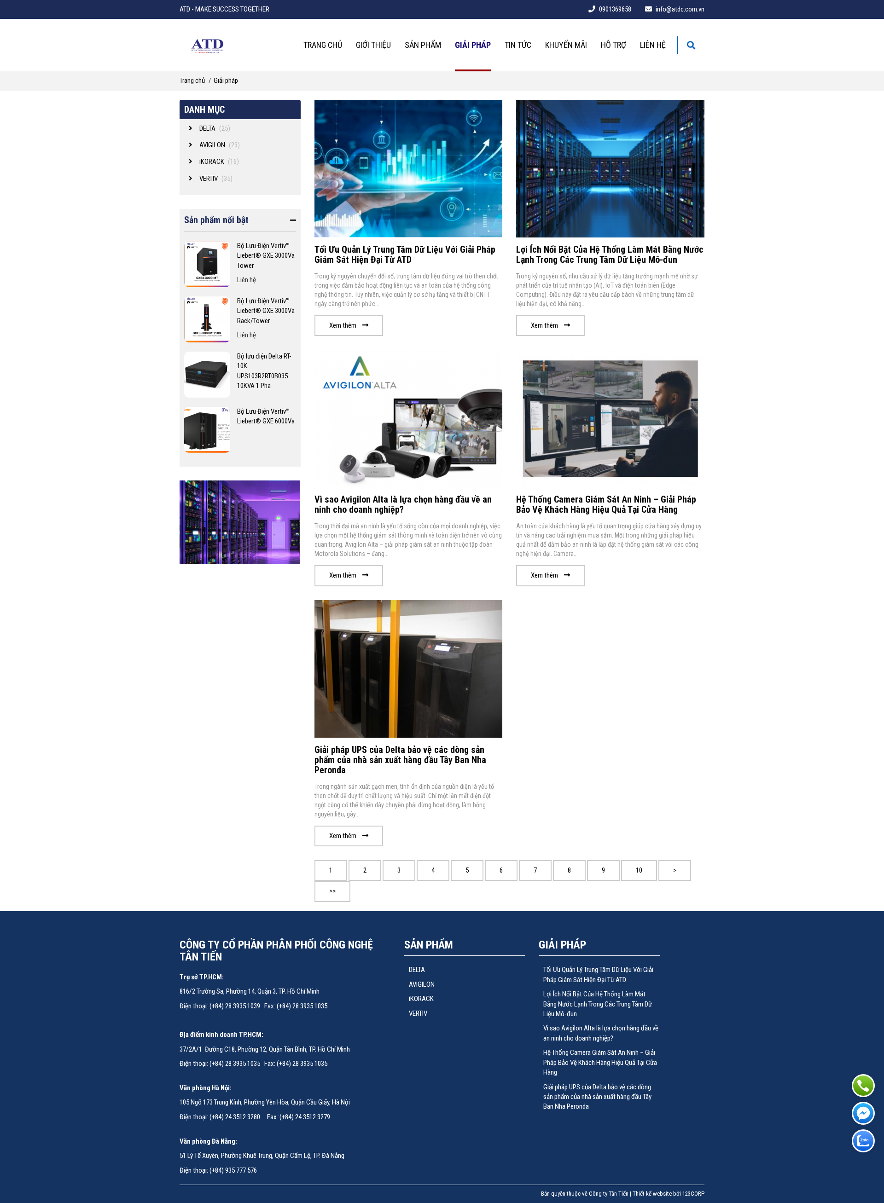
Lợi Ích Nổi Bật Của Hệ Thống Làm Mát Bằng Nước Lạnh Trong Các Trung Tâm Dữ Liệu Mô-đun (610, 254)
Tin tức (518, 45)
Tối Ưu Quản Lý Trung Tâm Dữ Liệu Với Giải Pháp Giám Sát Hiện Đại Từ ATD (404, 254)
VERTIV (418, 1013)
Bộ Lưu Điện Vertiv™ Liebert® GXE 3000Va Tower (266, 256)
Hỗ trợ (613, 45)
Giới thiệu (373, 45)
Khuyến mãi (566, 45)
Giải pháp (473, 45)
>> (332, 891)
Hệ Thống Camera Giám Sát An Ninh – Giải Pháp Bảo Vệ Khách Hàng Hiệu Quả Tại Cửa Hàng (606, 504)
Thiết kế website (652, 1193)
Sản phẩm (423, 45)
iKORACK (421, 999)
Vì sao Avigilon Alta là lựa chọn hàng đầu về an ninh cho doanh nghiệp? (403, 504)
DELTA (417, 970)
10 (639, 870)
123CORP (693, 1193)
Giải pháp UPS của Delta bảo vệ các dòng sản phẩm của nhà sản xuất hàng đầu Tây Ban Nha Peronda (400, 759)
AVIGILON (422, 984)
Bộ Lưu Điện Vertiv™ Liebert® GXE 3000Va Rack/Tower (266, 311)
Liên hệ (653, 45)
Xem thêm (343, 325)
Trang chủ (322, 45)
